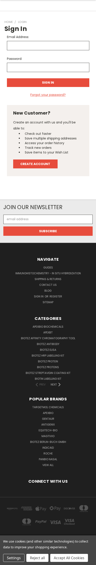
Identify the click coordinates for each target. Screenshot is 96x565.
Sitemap (48, 302)
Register (56, 296)
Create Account (35, 164)
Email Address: (18, 37)
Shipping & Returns (48, 279)
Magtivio (48, 436)
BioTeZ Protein (48, 361)
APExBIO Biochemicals (48, 327)
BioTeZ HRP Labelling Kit (48, 355)
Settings (14, 557)
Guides (48, 267)
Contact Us (48, 285)
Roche (48, 453)
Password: (14, 58)
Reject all (37, 557)
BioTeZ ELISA (48, 350)
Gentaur (48, 419)
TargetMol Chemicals (48, 407)
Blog (48, 291)
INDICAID (48, 448)
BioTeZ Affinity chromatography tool (48, 338)
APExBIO (48, 413)
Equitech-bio (48, 430)
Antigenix (48, 424)
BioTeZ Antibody (48, 344)
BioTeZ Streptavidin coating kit (48, 373)
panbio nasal (48, 459)
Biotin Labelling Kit (48, 379)
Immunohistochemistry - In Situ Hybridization (48, 273)
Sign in (39, 296)
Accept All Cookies (69, 557)
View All (48, 465)
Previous (6, 560)
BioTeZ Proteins (48, 367)
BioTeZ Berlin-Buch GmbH (48, 442)
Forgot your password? (48, 95)
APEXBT (48, 332)
